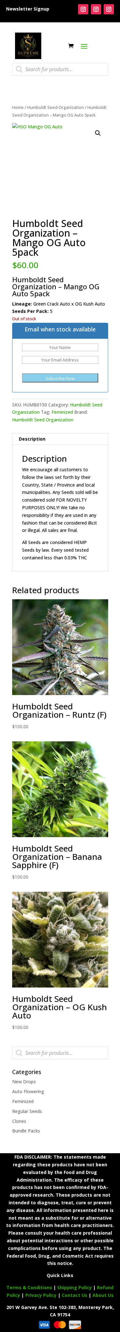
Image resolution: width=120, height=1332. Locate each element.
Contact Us (75, 1295)
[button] (98, 133)
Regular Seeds (27, 1111)
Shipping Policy (74, 1287)
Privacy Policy (41, 1295)
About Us (103, 1295)
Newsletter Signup (27, 9)
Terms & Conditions (29, 1287)
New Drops (24, 1081)
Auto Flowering (28, 1091)
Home (18, 107)
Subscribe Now (60, 378)
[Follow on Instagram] (83, 9)
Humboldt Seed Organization (55, 107)
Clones (19, 1121)
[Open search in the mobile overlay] (60, 69)
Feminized (62, 412)
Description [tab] (32, 439)
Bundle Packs (26, 1131)
